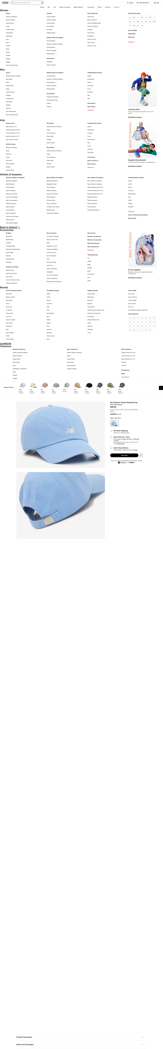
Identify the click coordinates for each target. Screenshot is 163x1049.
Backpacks (9, 236)
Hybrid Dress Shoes (52, 100)
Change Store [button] (121, 444)
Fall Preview (90, 33)
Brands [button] (100, 7)
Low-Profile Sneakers (12, 197)
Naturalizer (9, 326)
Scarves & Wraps (51, 262)
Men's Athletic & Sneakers (55, 177)
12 (138, 25)
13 (142, 25)
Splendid (89, 326)
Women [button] (42, 7)
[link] (22, 389)
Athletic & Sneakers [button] (64, 7)
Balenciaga (90, 297)
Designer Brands (92, 290)
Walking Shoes (51, 54)
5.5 (142, 17)
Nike (88, 95)
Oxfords (49, 106)
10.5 (154, 21)
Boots (7, 82)
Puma (89, 146)
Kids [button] (54, 7)
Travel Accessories (52, 278)
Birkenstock (90, 79)
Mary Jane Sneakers (11, 200)
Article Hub (90, 17)
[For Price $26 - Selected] (114, 423)
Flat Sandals (50, 26)
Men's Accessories (93, 243)
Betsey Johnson (10, 297)
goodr (89, 271)
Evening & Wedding (52, 249)
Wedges (8, 62)
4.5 (134, 17)
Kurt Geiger (90, 316)
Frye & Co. (9, 316)
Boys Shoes (50, 147)
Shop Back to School (135, 117)
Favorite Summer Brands (14, 290)
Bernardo (90, 300)
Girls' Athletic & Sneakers (94, 181)
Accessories (91, 103)
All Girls (123, 365)
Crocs (89, 89)
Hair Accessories (51, 256)
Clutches (8, 243)
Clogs (7, 26)
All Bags (8, 233)
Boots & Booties (10, 20)
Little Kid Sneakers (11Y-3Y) (95, 190)
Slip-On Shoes (51, 143)
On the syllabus (134, 269)
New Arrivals (90, 42)
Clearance (131, 42)
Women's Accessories (94, 240)
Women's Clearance (19, 349)
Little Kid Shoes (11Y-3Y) (13, 133)
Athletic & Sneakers (11, 17)
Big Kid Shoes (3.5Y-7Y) (13, 136)
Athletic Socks (10, 270)
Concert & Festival (92, 26)
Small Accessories (52, 268)
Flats (7, 39)
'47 (88, 258)
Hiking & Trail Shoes (11, 194)
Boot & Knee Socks (11, 273)
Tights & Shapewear (11, 283)
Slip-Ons (8, 108)
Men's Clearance (72, 349)
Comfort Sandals (51, 20)
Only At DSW (132, 290)
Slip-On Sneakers (51, 50)
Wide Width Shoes (11, 111)
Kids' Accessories (93, 247)
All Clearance (125, 370)
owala (89, 281)
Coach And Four (132, 297)
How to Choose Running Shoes (138, 215)
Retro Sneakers (10, 207)
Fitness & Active (51, 252)
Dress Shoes (9, 33)
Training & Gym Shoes (12, 216)
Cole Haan (90, 85)
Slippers (8, 59)
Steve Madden (10, 333)
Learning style (133, 109)
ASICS (130, 184)
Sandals (8, 55)
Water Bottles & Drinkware (54, 281)
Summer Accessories (94, 236)
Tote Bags (8, 262)
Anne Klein (9, 294)
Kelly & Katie (132, 303)
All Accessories (51, 233)
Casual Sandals (51, 17)
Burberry (89, 303)
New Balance (91, 139)
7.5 (130, 21)
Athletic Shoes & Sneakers (55, 37)
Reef (88, 98)
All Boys (123, 362)
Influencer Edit (91, 39)
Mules (7, 49)
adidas (89, 76)
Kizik (48, 310)
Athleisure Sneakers (11, 181)
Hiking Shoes (9, 98)
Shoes (8, 13)
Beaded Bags (9, 239)
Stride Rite (90, 152)
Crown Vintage (132, 300)
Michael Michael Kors (93, 320)
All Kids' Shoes (10, 144)
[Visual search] (42, 3)
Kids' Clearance (126, 349)
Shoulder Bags (10, 259)
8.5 (138, 21)
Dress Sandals (51, 23)
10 (150, 21)
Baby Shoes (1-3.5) (11, 126)
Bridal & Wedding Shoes (94, 23)
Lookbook (107, 7)
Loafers (8, 46)
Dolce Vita (9, 307)
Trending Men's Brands (94, 73)
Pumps (8, 52)
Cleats (8, 157)
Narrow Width (132, 30)
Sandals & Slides (71, 369)
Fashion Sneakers (11, 190)
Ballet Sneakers (10, 184)
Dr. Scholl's (9, 310)
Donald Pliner (91, 307)
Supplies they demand (137, 160)
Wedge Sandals (51, 33)
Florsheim (90, 92)
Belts (48, 243)
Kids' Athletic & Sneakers (95, 177)
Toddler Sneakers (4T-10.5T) (95, 187)
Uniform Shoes (10, 170)
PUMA (130, 200)
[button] (141, 455)
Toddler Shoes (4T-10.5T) (13, 130)
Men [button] (49, 7)
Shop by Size (10, 123)
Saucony (49, 329)
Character (8, 154)
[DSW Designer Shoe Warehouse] (5, 3)
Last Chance (125, 377)
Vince (89, 333)
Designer (89, 29)
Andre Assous (91, 294)
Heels (7, 42)
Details (112, 411)
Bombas (89, 268)
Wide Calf (131, 37)
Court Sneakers (51, 41)
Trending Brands (92, 255)
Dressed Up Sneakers (53, 97)
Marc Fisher (9, 323)
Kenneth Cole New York (94, 313)
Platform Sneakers (11, 203)
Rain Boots (9, 102)
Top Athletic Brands (53, 290)
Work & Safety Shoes (12, 65)
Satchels (8, 256)
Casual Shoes (9, 23)
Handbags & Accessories (20, 369)
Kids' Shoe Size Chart (12, 139)
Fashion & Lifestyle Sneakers (55, 44)
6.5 (150, 17)
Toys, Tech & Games (52, 275)
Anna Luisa (131, 294)
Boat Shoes (9, 79)
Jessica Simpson (10, 320)
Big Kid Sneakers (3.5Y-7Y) (95, 194)
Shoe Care (49, 265)
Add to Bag (124, 455)
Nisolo (89, 323)
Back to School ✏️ (79, 7)
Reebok (130, 203)
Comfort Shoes (10, 29)
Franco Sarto (9, 313)
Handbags (49, 62)
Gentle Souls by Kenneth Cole (95, 310)
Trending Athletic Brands (136, 177)
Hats (48, 259)
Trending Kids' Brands (94, 123)
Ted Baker (90, 329)
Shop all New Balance (116, 404)
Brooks (89, 82)
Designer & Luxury (52, 246)
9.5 (146, 21)
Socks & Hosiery (51, 65)
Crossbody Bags (10, 246)
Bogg (88, 264)
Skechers (90, 149)
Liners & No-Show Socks (13, 280)
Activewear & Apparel (53, 236)
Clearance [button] (116, 7)
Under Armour (50, 336)
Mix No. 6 (131, 307)
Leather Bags (9, 252)
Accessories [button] (90, 7)
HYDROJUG (90, 274)
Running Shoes (51, 47)
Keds (48, 307)
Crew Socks (9, 276)
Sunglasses (50, 272)
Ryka (48, 326)
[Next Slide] (161, 388)
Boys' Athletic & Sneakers (94, 184)
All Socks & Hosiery (12, 267)
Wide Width (131, 34)
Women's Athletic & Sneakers (15, 177)
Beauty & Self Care (52, 239)
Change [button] (135, 450)
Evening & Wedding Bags (13, 249)
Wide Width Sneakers (12, 223)
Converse (90, 133)
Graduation (90, 36)
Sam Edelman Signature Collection (138, 310)
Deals (123, 374)
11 (129, 25)
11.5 (134, 25)
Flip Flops (49, 29)
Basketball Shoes (51, 184)
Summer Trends (91, 46)
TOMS (7, 336)
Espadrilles (9, 36)
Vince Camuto (10, 339)
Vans (48, 339)
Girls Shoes (50, 123)
